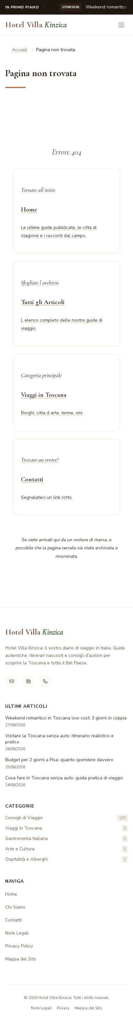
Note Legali (17, 933)
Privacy (63, 1008)
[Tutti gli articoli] (28, 681)
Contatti (13, 920)
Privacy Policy (19, 946)
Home (11, 894)
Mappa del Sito (20, 959)
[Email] (11, 681)
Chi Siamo (15, 907)
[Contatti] (45, 681)
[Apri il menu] (121, 24)
